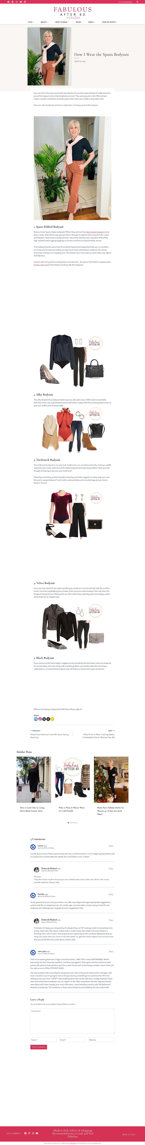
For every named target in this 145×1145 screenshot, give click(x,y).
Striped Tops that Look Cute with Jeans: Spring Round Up (49, 734)
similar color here (41, 265)
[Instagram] (16, 2)
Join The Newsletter (125, 2)
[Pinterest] (12, 2)
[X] (44, 719)
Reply (111, 846)
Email (63, 1040)
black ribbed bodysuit (95, 232)
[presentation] (34, 780)
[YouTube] (21, 2)
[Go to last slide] (20, 788)
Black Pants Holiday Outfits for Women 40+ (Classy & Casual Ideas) (110, 810)
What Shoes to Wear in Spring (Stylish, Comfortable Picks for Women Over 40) (99, 734)
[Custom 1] (25, 2)
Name (34, 1040)
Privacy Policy (73, 1143)
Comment (36, 1011)
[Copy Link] (52, 719)
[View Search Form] (137, 1)
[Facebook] (8, 2)
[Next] (125, 788)
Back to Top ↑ (129, 1134)
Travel (78, 22)
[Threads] (48, 719)
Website (92, 1040)
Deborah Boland (49, 868)
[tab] (68, 822)
